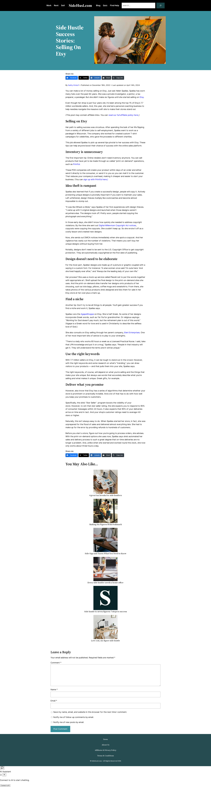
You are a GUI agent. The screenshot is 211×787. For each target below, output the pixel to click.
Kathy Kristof (73, 85)
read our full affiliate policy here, (123, 115)
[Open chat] (2, 768)
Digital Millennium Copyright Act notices (117, 225)
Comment (56, 662)
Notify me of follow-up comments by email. (73, 717)
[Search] (160, 5)
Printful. (76, 164)
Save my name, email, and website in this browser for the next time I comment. (90, 712)
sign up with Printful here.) (95, 179)
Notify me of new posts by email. (68, 722)
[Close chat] (4, 774)
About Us (105, 745)
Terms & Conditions (105, 755)
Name (54, 689)
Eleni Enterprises (132, 332)
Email (54, 701)
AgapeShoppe (87, 314)
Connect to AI (5, 785)
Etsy (142, 97)
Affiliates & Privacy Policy (105, 750)
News (105, 739)
